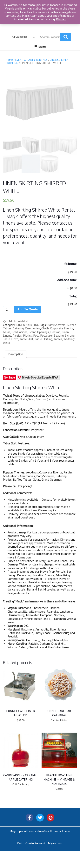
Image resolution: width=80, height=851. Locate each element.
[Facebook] (29, 817)
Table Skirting (43, 339)
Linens (7, 335)
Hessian (55, 332)
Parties (17, 335)
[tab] (15, 354)
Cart (20, 843)
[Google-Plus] (50, 817)
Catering (18, 328)
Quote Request (35, 843)
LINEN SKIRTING (27, 325)
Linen (65, 332)
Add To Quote (27, 309)
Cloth (45, 328)
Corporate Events (61, 328)
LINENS (54, 60)
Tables (58, 339)
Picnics (27, 335)
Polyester (46, 335)
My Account (55, 843)
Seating (59, 335)
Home (9, 60)
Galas (6, 332)
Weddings (69, 339)
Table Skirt (26, 339)
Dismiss (61, 19)
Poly (36, 335)
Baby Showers (56, 325)
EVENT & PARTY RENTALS (31, 60)
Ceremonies (32, 328)
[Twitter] (40, 817)
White (6, 343)
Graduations (19, 332)
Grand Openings (39, 332)
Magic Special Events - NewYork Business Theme (40, 831)
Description (15, 354)
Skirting (70, 335)
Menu (42, 46)
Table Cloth (10, 339)
